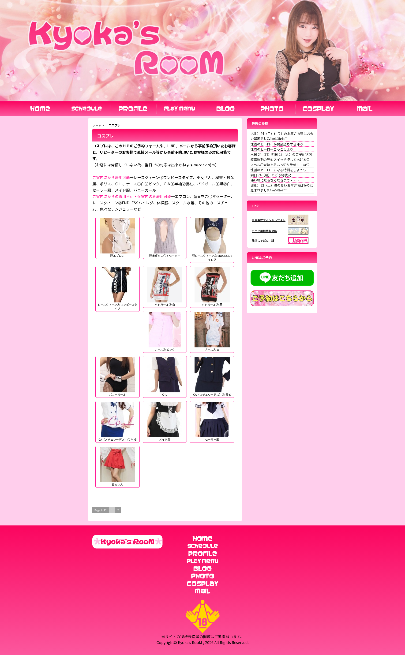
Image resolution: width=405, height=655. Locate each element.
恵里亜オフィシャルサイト (268, 220)
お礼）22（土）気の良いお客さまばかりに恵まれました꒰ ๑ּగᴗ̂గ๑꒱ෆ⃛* (282, 187)
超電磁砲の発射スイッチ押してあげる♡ (280, 159)
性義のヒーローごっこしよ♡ (272, 149)
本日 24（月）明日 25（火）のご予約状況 (281, 154)
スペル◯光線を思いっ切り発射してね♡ (280, 164)
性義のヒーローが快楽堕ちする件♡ (277, 144)
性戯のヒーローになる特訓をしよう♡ (278, 169)
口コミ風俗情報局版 (264, 231)
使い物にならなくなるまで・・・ (275, 180)
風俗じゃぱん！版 (263, 240)
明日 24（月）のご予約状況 (271, 175)
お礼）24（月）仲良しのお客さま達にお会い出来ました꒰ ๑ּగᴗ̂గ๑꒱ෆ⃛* (282, 136)
